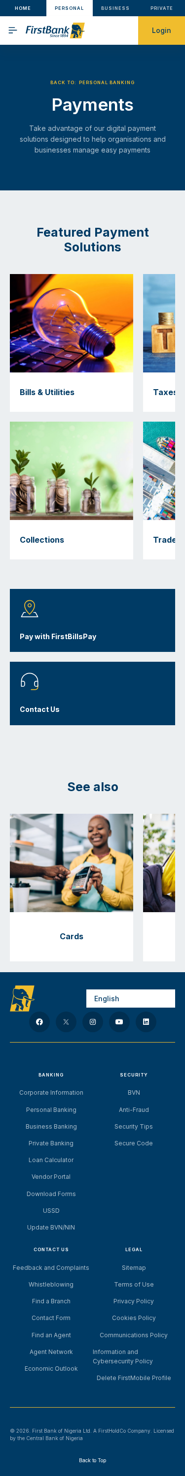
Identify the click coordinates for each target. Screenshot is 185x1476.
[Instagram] (92, 1022)
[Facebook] (39, 1022)
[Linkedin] (146, 1022)
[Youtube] (119, 1022)
